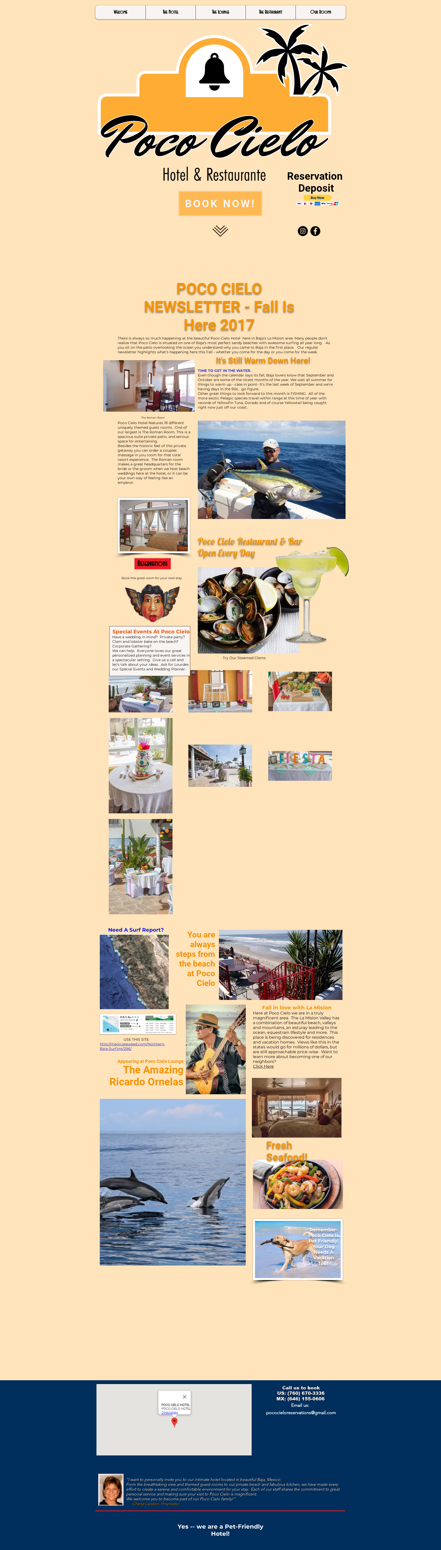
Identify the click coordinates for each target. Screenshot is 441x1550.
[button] (317, 200)
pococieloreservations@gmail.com (301, 1412)
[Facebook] (315, 231)
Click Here (263, 1066)
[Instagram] (303, 231)
